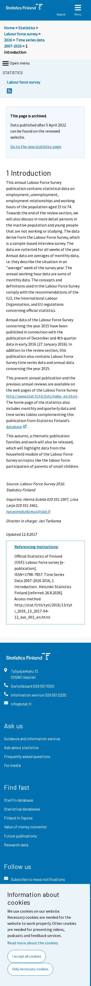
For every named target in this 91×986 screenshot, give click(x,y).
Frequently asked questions (27, 756)
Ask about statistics (21, 747)
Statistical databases (22, 808)
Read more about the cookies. (33, 942)
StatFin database (18, 800)
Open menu (20, 63)
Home (9, 27)
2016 (8, 39)
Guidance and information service (32, 738)
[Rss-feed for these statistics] (9, 92)
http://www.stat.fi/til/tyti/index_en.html (41, 396)
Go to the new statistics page (35, 146)
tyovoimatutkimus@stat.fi (28, 511)
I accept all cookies (26, 956)
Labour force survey (21, 33)
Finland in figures (18, 817)
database (14, 426)
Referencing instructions (36, 546)
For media (12, 765)
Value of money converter (25, 826)
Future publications (20, 835)
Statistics (26, 27)
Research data (16, 844)
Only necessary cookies (30, 969)
